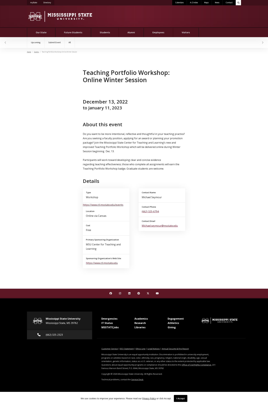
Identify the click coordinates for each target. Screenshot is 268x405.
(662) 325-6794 (150, 211)
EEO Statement (127, 348)
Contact (229, 2)
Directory (48, 2)
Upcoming (35, 42)
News (217, 2)
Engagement (176, 318)
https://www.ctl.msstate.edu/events (103, 205)
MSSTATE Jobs (110, 327)
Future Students (73, 32)
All (70, 42)
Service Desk (137, 379)
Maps (206, 2)
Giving (172, 327)
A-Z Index (194, 2)
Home (29, 52)
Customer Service (109, 348)
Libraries (139, 327)
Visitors (186, 32)
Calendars (179, 2)
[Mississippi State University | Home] (60, 16)
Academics (141, 318)
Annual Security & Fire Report (175, 348)
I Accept (180, 398)
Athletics (173, 323)
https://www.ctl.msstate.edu (102, 263)
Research (140, 323)
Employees (158, 32)
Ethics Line (140, 348)
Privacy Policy (149, 398)
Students (105, 32)
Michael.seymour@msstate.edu (160, 225)
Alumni (131, 32)
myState (35, 2)
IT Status (107, 323)
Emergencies (109, 318)
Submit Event (54, 42)
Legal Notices (153, 348)
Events (36, 52)
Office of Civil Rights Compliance (196, 364)
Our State (41, 32)
